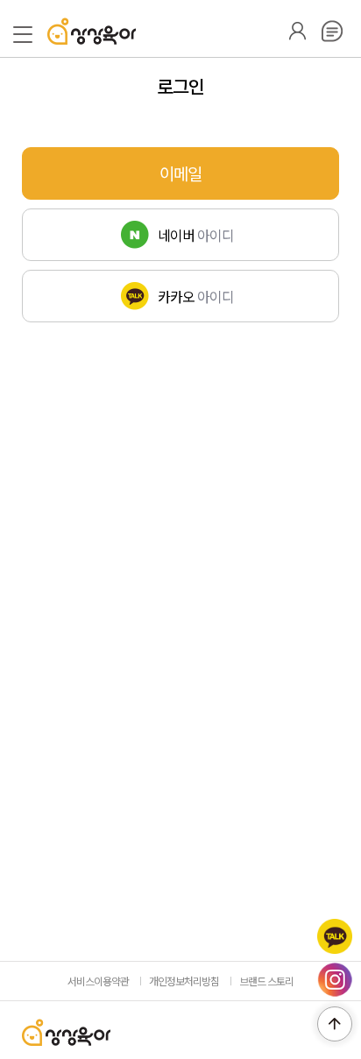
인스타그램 (334, 980)
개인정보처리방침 (184, 980)
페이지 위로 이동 (334, 1023)
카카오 (334, 936)
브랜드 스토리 (266, 980)
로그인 (297, 30)
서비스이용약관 (98, 980)
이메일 (180, 173)
